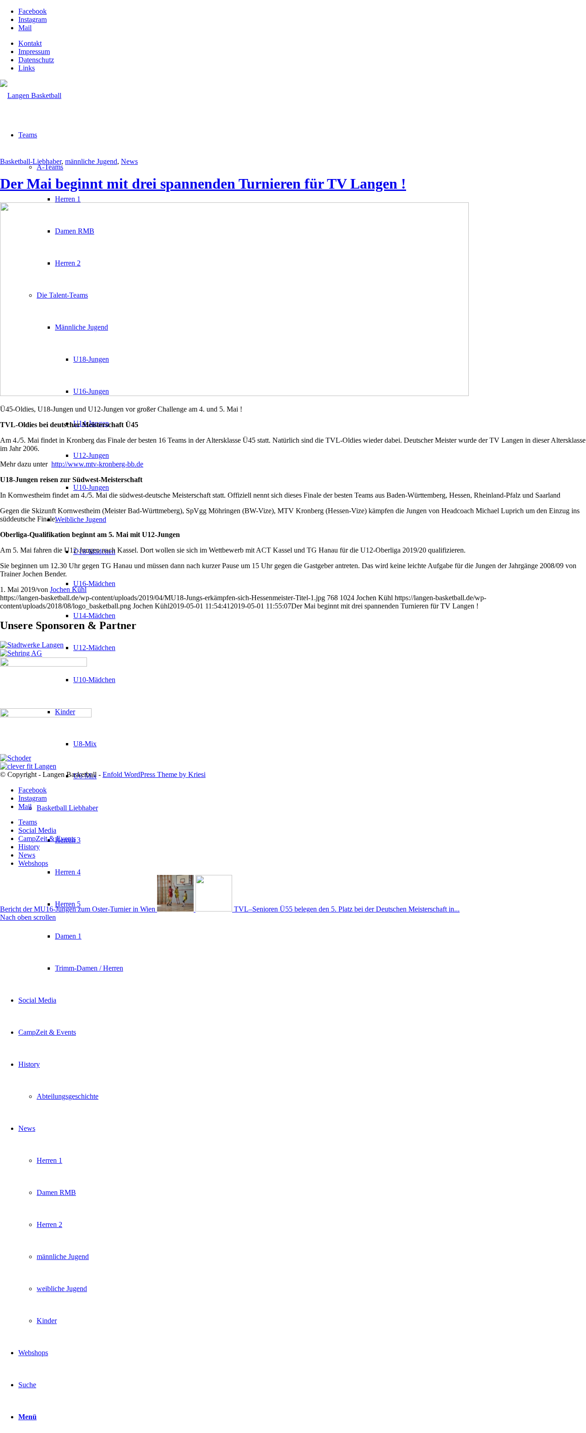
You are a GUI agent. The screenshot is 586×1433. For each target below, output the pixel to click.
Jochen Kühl (68, 589)
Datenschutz (36, 60)
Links (26, 68)
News (129, 161)
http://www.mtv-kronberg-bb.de (97, 464)
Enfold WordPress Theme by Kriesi (154, 774)
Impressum (34, 51)
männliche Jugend (91, 161)
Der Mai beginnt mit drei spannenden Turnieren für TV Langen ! (203, 183)
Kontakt (30, 43)
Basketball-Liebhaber (30, 161)
